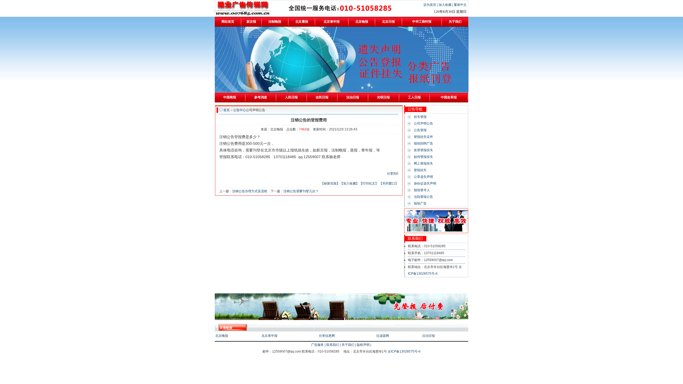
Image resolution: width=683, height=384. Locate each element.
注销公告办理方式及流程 (249, 191)
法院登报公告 (423, 197)
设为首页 (430, 5)
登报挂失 (420, 170)
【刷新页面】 (330, 183)
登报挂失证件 (423, 137)
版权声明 (363, 345)
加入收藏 (445, 5)
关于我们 (348, 345)
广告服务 (317, 345)
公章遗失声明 (423, 177)
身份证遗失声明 (425, 183)
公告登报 (420, 130)
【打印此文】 (368, 183)
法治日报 (428, 336)
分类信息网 (327, 336)
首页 (226, 110)
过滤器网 (382, 336)
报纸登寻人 (422, 190)
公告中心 (239, 110)
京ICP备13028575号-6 (404, 351)
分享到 (391, 173)
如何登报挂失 (423, 157)
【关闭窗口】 (388, 183)
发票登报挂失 (423, 150)
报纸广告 (420, 203)
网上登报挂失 (423, 163)
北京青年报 (269, 336)
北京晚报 (221, 336)
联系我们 (332, 345)
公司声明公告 (423, 123)
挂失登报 (420, 117)
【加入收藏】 (349, 183)
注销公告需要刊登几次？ (301, 191)
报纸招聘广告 (423, 143)
